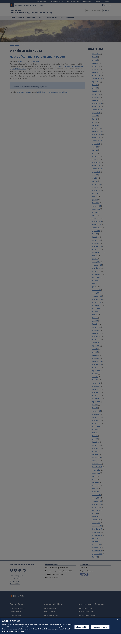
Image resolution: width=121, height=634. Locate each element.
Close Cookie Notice (100, 627)
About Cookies (81, 627)
